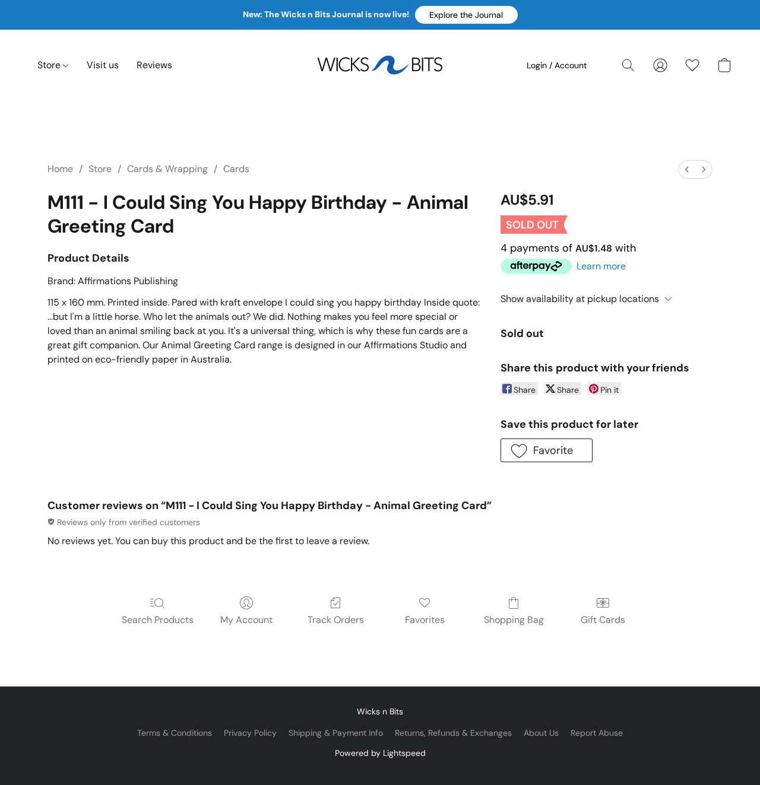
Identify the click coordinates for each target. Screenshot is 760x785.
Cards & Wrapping (167, 169)
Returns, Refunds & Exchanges (453, 732)
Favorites (425, 620)
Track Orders (336, 620)
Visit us (103, 65)
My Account (246, 620)
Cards (236, 169)
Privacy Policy (250, 732)
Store (50, 65)
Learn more (601, 266)
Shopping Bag (514, 620)
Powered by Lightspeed (380, 753)
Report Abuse (597, 732)
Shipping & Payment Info (336, 732)
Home (60, 169)
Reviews (154, 65)
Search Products (158, 620)
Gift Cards (603, 620)
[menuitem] (687, 169)
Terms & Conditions (174, 732)
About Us (541, 732)
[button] (466, 15)
